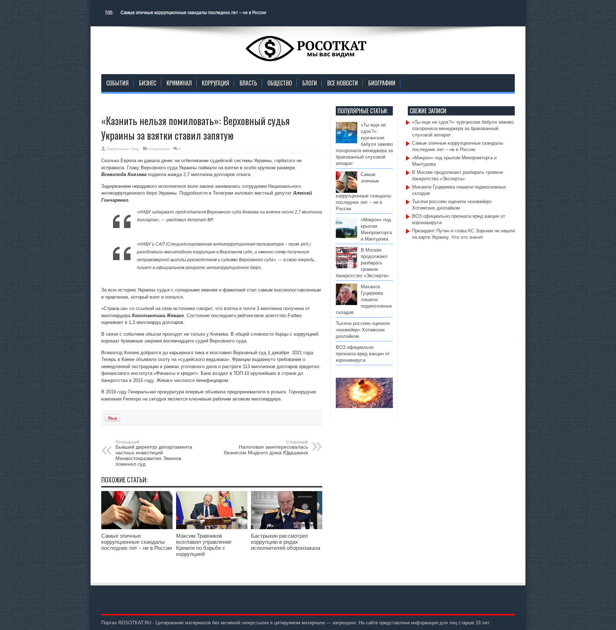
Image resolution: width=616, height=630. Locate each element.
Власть (248, 83)
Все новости (342, 83)
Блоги (309, 83)
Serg (135, 149)
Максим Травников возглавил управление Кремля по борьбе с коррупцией (203, 545)
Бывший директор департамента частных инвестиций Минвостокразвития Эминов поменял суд (153, 453)
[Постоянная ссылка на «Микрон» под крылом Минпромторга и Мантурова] (346, 236)
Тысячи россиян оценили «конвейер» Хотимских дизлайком (363, 330)
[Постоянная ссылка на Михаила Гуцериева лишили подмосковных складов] (346, 303)
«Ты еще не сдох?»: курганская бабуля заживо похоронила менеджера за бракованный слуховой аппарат (364, 144)
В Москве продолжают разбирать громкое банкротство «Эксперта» (362, 262)
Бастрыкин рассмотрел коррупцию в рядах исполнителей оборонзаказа (285, 542)
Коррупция (215, 83)
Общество (279, 83)
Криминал (179, 83)
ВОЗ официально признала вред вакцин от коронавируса (363, 354)
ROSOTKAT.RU (134, 622)
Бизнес (147, 83)
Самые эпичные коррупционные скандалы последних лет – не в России (193, 12)
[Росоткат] (308, 56)
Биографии (381, 83)
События (117, 83)
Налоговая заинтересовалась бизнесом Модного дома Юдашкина (266, 447)
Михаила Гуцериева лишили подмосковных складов (364, 299)
